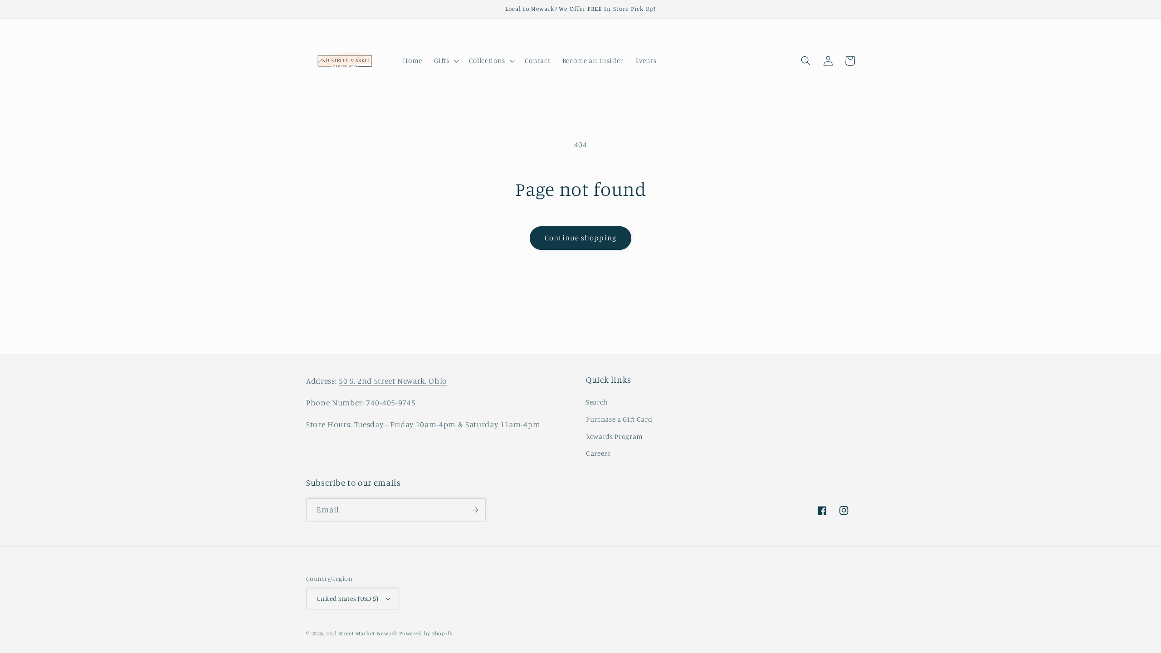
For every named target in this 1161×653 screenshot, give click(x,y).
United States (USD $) (347, 598)
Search (597, 402)
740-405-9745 (390, 402)
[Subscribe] (474, 510)
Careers (598, 453)
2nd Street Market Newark (361, 633)
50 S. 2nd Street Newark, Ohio (393, 380)
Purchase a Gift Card (619, 419)
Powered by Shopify (426, 633)
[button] (445, 60)
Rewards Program (614, 436)
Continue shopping (580, 237)
